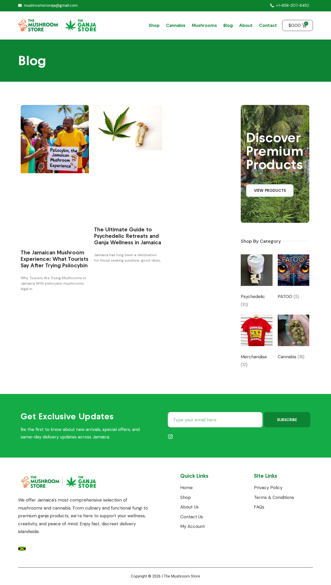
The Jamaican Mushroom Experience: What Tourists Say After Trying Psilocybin (54, 259)
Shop (154, 25)
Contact (268, 25)
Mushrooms (204, 25)
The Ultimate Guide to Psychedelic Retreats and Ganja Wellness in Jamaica (127, 236)
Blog (228, 25)
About (246, 25)
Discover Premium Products (275, 151)
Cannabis (175, 25)
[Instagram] (170, 436)
